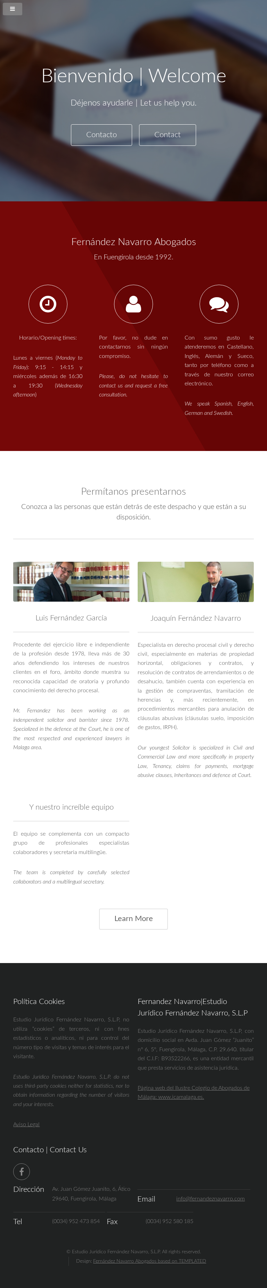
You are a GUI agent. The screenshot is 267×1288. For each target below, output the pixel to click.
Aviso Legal (26, 1124)
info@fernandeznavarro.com (210, 1199)
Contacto (101, 135)
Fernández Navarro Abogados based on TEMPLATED (149, 1261)
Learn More (133, 918)
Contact (167, 135)
